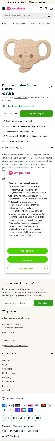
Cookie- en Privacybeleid (13, 431)
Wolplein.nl (14, 436)
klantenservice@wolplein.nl (16, 345)
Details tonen (26, 269)
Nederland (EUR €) (14, 398)
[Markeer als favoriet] (50, 87)
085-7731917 (10, 340)
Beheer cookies (34, 431)
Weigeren (27, 260)
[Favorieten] (41, 8)
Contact (6, 426)
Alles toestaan (26, 251)
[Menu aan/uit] (3, 8)
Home (5, 24)
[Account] (46, 8)
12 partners (37, 211)
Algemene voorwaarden (23, 426)
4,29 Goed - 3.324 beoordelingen (32, 2)
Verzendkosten (20, 97)
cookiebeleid (32, 220)
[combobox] (27, 16)
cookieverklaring (26, 235)
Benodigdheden (18, 24)
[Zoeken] (49, 15)
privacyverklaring (15, 220)
